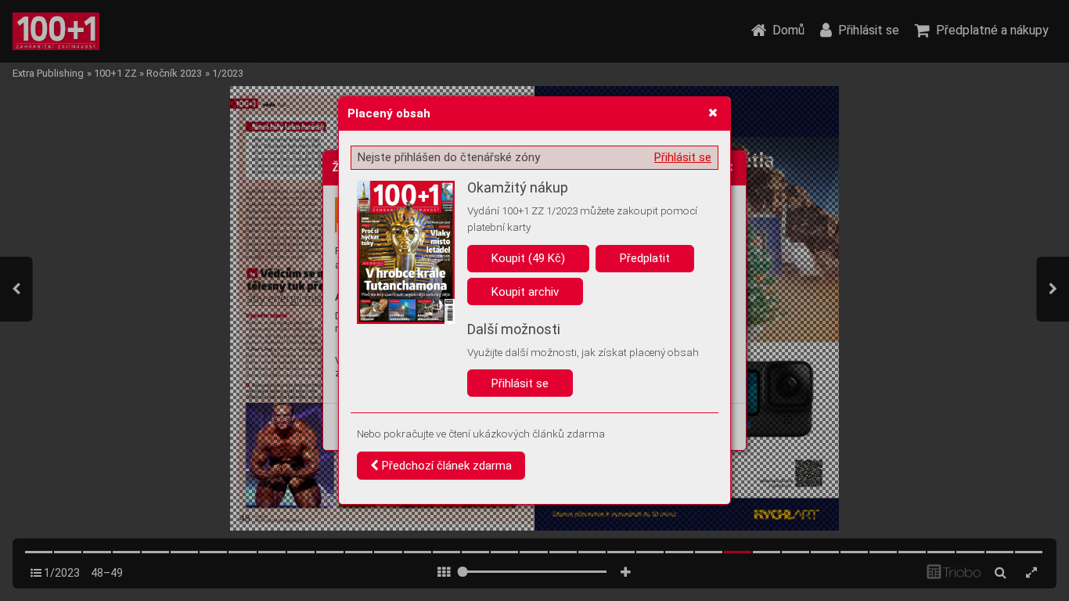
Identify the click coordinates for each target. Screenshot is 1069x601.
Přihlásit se (682, 157)
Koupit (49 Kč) (528, 258)
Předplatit (645, 258)
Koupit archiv (525, 292)
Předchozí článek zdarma (445, 466)
